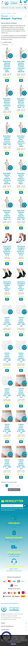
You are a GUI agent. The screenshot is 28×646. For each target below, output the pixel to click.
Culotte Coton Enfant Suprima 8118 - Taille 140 (21, 428)
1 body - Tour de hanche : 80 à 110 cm (7, 75)
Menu (3, 623)
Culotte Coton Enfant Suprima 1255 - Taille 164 (7, 393)
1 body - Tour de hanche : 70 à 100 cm (21, 75)
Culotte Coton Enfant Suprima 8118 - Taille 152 (7, 464)
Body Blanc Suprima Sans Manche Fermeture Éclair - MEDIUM (7, 178)
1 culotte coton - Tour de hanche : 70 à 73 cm (21, 329)
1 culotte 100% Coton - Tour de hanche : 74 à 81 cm (21, 437)
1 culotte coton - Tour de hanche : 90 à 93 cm (7, 401)
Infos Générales (7, 626)
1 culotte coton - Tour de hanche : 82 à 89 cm (21, 365)
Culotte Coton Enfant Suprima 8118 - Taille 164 (21, 464)
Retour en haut (14, 490)
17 (17, 485)
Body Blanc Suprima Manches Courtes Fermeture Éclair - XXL (7, 140)
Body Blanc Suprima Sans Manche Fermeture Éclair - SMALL (21, 178)
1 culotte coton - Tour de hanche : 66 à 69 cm (7, 329)
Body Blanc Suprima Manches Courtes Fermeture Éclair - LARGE (7, 66)
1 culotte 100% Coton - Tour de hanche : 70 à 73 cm (7, 437)
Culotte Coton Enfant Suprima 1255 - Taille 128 (21, 322)
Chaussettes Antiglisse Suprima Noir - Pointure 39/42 (7, 286)
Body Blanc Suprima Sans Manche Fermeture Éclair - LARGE (21, 141)
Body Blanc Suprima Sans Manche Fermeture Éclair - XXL (21, 215)
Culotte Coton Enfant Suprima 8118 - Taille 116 (21, 393)
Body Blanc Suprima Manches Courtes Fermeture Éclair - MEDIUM (21, 66)
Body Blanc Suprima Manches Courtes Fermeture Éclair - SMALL (7, 104)
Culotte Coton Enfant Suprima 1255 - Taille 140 (7, 357)
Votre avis (5, 629)
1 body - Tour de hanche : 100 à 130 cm (7, 148)
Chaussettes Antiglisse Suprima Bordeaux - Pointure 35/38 (7, 250)
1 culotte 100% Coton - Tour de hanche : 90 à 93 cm (21, 472)
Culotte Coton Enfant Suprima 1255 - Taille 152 (21, 357)
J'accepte (13, 644)
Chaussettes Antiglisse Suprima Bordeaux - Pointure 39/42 (21, 250)
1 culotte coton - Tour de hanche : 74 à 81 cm (7, 365)
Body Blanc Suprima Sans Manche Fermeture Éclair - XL (7, 215)
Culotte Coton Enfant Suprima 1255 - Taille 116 (7, 322)
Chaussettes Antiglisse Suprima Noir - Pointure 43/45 (21, 286)
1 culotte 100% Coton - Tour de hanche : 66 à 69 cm (21, 401)
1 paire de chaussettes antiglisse (7, 258)
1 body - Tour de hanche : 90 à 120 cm (21, 111)
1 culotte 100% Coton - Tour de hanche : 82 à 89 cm (7, 472)
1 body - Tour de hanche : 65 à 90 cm (7, 112)
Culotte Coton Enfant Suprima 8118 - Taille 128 (7, 428)
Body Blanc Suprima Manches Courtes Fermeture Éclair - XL (21, 103)
